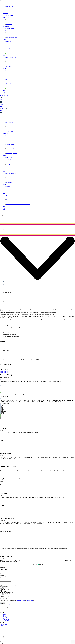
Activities (4, 2)
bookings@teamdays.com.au (12, 604)
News (4, 93)
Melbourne (4, 616)
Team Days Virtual (3, 624)
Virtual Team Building (6, 620)
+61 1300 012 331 (3, 604)
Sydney (4, 615)
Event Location (3, 590)
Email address (2, 579)
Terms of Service (6, 631)
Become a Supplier (6, 634)
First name (2, 575)
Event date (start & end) (4, 586)
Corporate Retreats (6, 619)
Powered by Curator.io (4, 371)
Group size (2, 584)
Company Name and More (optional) (6, 592)
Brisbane (4, 618)
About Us (4, 92)
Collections (5, 3)
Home (4, 628)
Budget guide (2, 588)
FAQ (3, 633)
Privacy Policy (5, 632)
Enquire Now (3, 602)
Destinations (5, 45)
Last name (2, 577)
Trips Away (2, 625)
